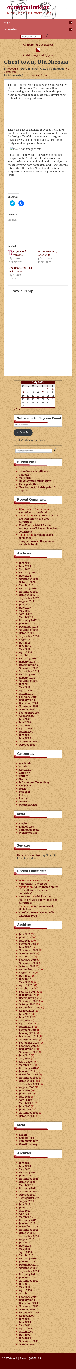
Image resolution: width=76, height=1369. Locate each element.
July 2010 (24, 684)
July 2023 (24, 563)
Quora (23, 801)
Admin (23, 766)
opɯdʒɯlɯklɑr (28, 7)
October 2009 (27, 709)
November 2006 (28, 741)
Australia (25, 769)
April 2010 (25, 690)
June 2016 (25, 645)
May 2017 (24, 610)
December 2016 (28, 626)
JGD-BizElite (36, 1358)
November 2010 (28, 680)
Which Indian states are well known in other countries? (38, 519)
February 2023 (28, 572)
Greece (45, 75)
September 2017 (29, 598)
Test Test (24, 525)
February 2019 (28, 588)
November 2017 (28, 591)
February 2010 (28, 696)
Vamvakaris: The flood (33, 512)
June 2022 (25, 575)
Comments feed (29, 829)
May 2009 (24, 725)
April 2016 (25, 652)
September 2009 (29, 712)
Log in (23, 823)
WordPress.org (28, 833)
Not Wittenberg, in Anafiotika (49, 253)
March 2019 (26, 585)
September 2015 (29, 671)
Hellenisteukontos (28, 855)
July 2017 (24, 604)
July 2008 (24, 735)
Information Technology (34, 782)
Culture (35, 75)
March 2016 (26, 655)
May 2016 (24, 649)
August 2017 (26, 601)
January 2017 (27, 623)
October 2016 (27, 633)
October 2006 (27, 744)
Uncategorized (28, 804)
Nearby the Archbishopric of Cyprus (37, 489)
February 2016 (28, 658)
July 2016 (24, 642)
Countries (25, 772)
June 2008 (25, 738)
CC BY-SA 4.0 (9, 1358)
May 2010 (24, 687)
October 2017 (27, 595)
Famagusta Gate (29, 484)
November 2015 (28, 668)
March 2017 (26, 617)
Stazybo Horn (27, 541)
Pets (21, 795)
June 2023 (25, 566)
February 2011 (28, 674)
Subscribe (23, 432)
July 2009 (24, 719)
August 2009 (26, 715)
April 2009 (25, 728)
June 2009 (25, 722)
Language (25, 785)
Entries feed (26, 826)
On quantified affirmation (35, 481)
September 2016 (29, 636)
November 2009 (28, 706)
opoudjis (13, 68)
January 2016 (27, 661)
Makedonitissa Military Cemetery (33, 473)
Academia (25, 763)
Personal (24, 791)
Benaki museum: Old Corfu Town (20, 269)
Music (22, 788)
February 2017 (28, 620)
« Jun (17, 409)
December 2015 (28, 665)
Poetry (23, 798)
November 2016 (28, 629)
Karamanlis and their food (36, 536)
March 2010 (26, 693)
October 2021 (27, 582)
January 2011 (27, 677)
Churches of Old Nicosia (38, 44)
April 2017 (25, 614)
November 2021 (28, 578)
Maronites (25, 477)
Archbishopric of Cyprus (38, 55)
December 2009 (28, 703)
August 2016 (26, 639)
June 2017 (25, 607)
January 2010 (27, 700)
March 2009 (26, 731)
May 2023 (24, 569)
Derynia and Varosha (19, 253)
